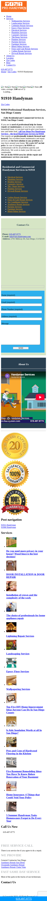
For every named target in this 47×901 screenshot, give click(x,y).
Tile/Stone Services (19, 37)
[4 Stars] (27, 87)
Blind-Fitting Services (17, 211)
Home (8, 16)
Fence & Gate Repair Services (20, 200)
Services (9, 19)
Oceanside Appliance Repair (13, 865)
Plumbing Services (19, 32)
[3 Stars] (19, 87)
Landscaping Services (20, 23)
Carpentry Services (19, 35)
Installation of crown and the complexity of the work (21, 596)
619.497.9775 (7, 69)
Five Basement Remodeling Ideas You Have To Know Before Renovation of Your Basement (24, 774)
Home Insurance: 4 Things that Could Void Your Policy (23, 796)
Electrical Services (19, 30)
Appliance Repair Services (19, 204)
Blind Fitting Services (20, 46)
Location (10, 58)
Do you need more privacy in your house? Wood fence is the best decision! (24, 554)
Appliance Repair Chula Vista (13, 867)
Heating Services (15, 182)
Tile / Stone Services (16, 186)
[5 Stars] (35, 87)
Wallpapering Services (20, 21)
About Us (10, 56)
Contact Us (11, 65)
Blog (8, 63)
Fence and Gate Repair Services (24, 49)
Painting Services (18, 39)
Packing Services (18, 42)
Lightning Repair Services (22, 25)
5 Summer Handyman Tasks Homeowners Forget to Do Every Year (24, 818)
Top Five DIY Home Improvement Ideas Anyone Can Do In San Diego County (25, 710)
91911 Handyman (8, 525)
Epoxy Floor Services (20, 28)
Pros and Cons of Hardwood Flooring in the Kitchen (21, 752)
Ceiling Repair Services (21, 51)
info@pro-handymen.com (20, 236)
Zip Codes (10, 60)
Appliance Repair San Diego (13, 862)
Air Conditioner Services (18, 202)
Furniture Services (19, 44)
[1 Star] (4, 87)
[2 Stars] (12, 87)
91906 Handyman (8, 527)
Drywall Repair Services (21, 53)
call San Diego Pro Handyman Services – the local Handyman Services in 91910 (23, 132)
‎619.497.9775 (15, 234)
